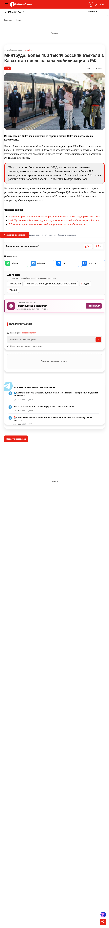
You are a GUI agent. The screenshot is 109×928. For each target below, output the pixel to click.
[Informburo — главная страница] (21, 4)
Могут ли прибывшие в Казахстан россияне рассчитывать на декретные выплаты (56, 216)
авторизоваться (29, 332)
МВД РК (86, 284)
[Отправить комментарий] (98, 339)
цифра (29, 50)
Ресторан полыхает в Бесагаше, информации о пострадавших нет (44, 406)
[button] (96, 11)
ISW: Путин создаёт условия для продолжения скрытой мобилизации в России (54, 220)
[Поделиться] (103, 922)
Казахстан (15, 284)
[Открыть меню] (7, 4)
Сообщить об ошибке (14, 234)
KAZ (102, 4)
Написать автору (96, 69)
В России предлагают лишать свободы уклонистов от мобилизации (47, 224)
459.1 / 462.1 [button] (16, 12)
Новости (20, 20)
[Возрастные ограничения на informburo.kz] (90, 4)
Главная (8, 20)
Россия (13, 290)
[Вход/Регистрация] (96, 4)
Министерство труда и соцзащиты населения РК (51, 284)
